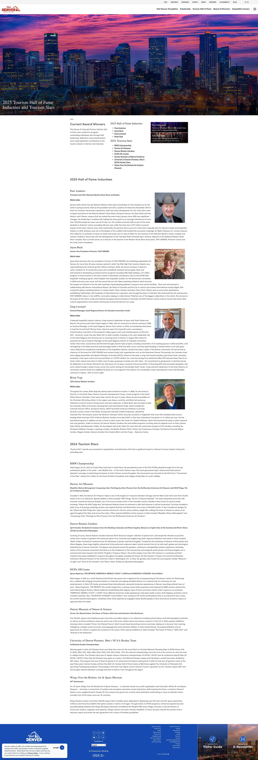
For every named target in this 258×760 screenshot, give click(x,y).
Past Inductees (159, 125)
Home (71, 119)
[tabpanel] (129, 64)
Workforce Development (173, 740)
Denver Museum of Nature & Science (129, 156)
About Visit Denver (175, 726)
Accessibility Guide (175, 742)
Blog (235, 2)
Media (203, 2)
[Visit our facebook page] (94, 733)
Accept (56, 747)
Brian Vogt (118, 136)
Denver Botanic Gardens (124, 151)
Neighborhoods (156, 736)
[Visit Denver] (11, 9)
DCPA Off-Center (121, 153)
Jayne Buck (118, 130)
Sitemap (177, 743)
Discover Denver (156, 726)
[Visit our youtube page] (94, 737)
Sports (195, 2)
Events (159, 730)
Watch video (75, 199)
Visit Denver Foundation (167, 8)
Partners (212, 2)
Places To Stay (157, 732)
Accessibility (225, 2)
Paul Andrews (120, 128)
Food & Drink (157, 734)
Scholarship (185, 8)
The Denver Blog (156, 742)
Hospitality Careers (241, 8)
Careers (178, 738)
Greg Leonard (120, 133)
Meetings (174, 2)
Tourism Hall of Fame (202, 8)
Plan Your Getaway (155, 738)
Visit (165, 2)
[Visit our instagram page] (99, 733)
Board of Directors (221, 8)
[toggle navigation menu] (254, 9)
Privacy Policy (176, 745)
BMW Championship (122, 145)
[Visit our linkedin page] (103, 733)
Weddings (185, 2)
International (176, 730)
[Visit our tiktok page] (103, 737)
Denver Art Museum (122, 148)
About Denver (157, 740)
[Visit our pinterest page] (99, 737)
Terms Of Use (176, 747)
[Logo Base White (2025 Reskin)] (34, 737)
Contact (178, 728)
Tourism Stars (158, 135)
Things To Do (157, 728)
